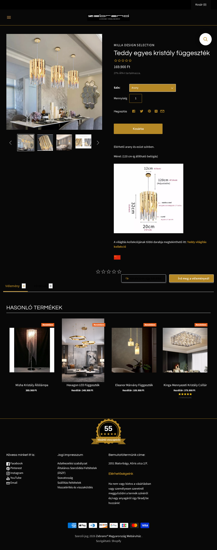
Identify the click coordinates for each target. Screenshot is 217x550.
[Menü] (8, 17)
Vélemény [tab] (12, 286)
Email (13, 483)
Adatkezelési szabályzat (72, 463)
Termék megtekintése (32, 356)
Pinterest (16, 468)
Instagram (16, 473)
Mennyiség (120, 98)
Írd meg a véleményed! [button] (193, 278)
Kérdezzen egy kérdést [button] (145, 278)
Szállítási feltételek (69, 483)
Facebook (16, 463)
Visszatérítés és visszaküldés (75, 487)
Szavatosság (65, 478)
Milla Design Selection (134, 45)
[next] (206, 361)
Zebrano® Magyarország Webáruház (118, 536)
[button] (205, 39)
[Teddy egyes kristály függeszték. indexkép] (25, 142)
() (200, 5)
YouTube (15, 478)
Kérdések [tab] (40, 286)
